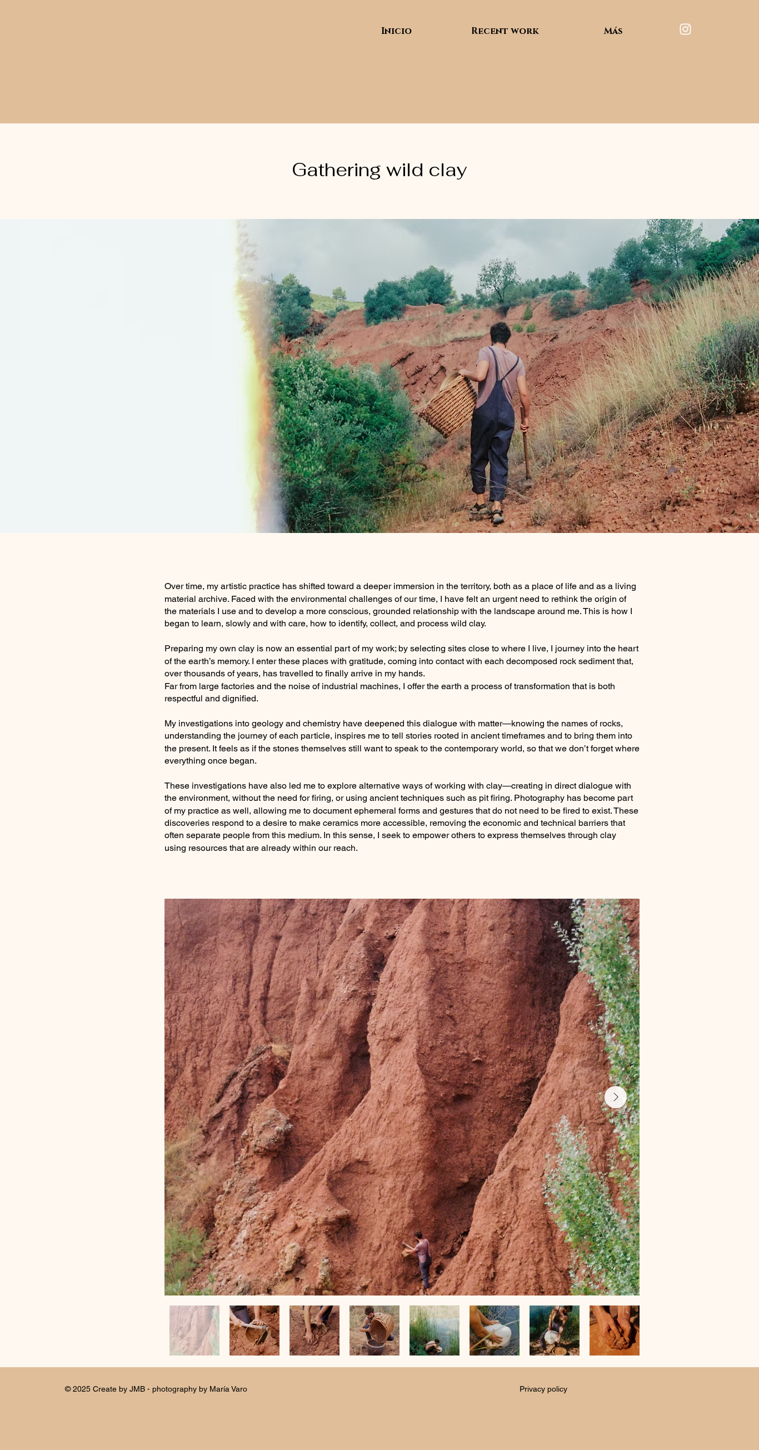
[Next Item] (616, 1097)
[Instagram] (685, 29)
